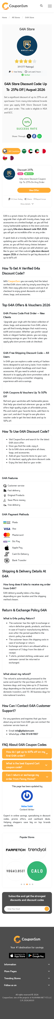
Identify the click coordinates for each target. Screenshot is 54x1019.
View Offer (34, 190)
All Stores (16, 17)
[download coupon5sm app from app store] (18, 955)
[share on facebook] (34, 136)
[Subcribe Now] (47, 909)
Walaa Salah (27, 806)
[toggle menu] (42, 5)
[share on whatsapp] (39, 136)
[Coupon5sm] (15, 6)
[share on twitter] (29, 136)
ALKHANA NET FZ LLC (42, 997)
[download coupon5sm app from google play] (36, 955)
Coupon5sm (14, 281)
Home (4, 17)
